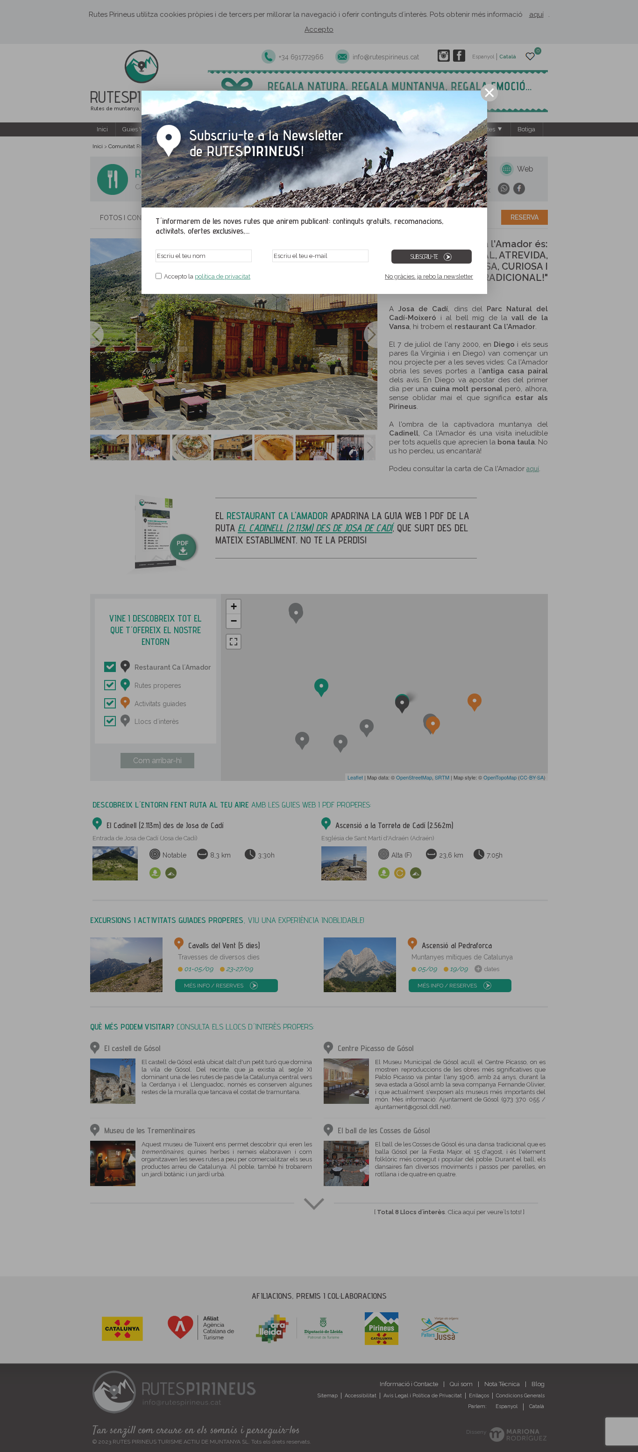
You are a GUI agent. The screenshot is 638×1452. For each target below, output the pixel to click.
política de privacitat (222, 276)
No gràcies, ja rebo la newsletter (429, 276)
